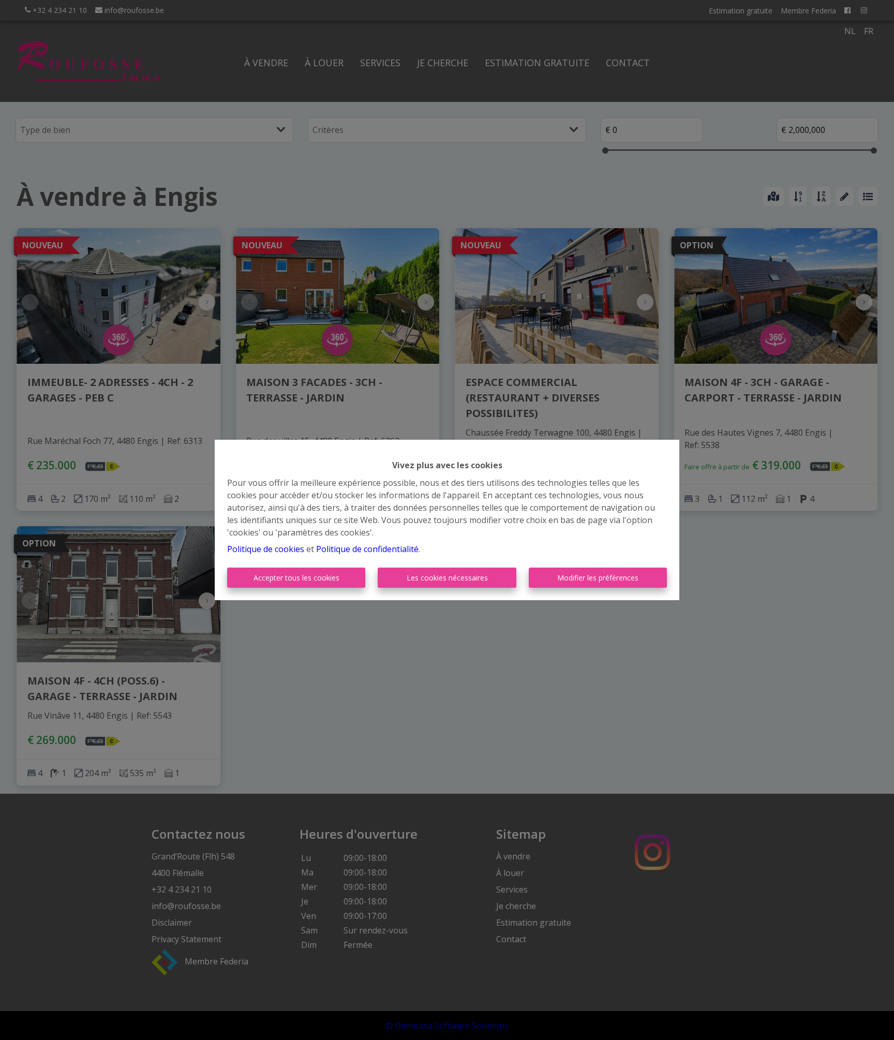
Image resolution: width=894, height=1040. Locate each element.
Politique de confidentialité (367, 549)
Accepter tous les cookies (296, 578)
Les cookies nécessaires (447, 578)
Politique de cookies (265, 549)
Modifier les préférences (597, 578)
